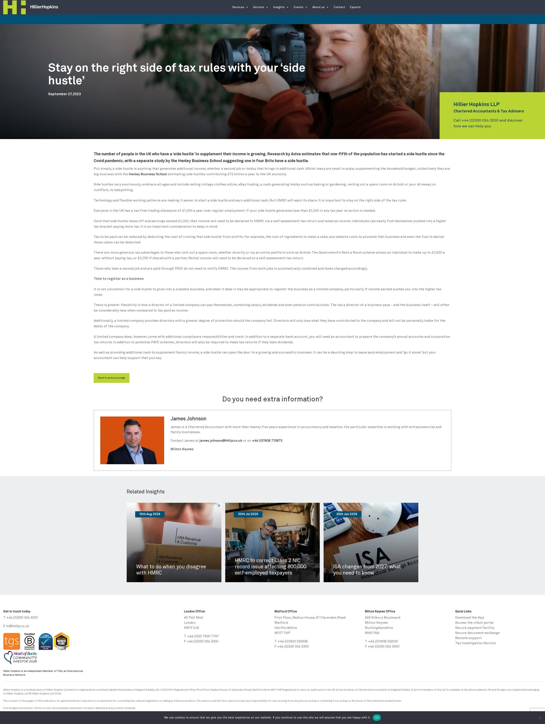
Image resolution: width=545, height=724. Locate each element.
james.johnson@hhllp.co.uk (220, 440)
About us (318, 7)
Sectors (258, 7)
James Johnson (189, 419)
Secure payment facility (474, 628)
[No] (540, 717)
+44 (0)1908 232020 (383, 641)
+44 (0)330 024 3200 (480, 120)
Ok (377, 717)
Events (298, 7)
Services (238, 7)
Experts (355, 7)
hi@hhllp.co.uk (17, 626)
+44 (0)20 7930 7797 (203, 636)
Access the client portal (474, 623)
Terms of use (42, 708)
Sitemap (130, 708)
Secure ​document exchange (477, 633)
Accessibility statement (67, 708)
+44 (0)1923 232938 (293, 641)
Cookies (89, 708)
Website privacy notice (109, 708)
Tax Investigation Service (475, 643)
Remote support (468, 638)
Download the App (469, 617)
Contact (339, 7)
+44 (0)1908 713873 (267, 440)
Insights (279, 7)
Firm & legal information (18, 708)
